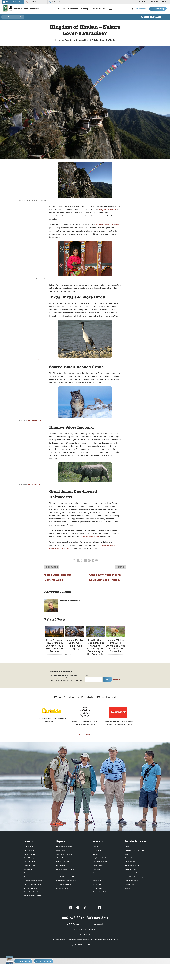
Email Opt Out (97, 880)
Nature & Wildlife (107, 39)
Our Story (96, 854)
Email (87, 675)
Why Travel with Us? (99, 858)
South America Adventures (64, 884)
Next (107, 679)
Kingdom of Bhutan (107, 209)
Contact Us (96, 873)
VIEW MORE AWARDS (85, 735)
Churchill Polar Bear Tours (64, 846)
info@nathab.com (85, 934)
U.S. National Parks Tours (64, 854)
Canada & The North (62, 862)
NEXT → (120, 567)
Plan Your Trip (129, 858)
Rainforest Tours (29, 877)
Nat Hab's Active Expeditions (33, 881)
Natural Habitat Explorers (132, 865)
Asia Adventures (61, 873)
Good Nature (151, 17)
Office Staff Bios (98, 865)
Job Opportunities (98, 869)
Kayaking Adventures (30, 888)
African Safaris (60, 850)
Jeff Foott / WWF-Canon (34, 485)
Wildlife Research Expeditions (33, 896)
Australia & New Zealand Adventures (67, 877)
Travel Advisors (129, 884)
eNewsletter (141, 8)
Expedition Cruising (30, 865)
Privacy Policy (116, 679)
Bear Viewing (28, 869)
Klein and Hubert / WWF (34, 420)
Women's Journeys (29, 854)
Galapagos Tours (61, 865)
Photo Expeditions (29, 850)
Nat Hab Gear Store (131, 869)
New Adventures (29, 846)
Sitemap (127, 888)
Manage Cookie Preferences (102, 892)
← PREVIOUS (52, 567)
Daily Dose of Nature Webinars (134, 850)
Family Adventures (29, 862)
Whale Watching (29, 873)
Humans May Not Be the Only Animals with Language (74, 644)
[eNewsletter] (43, 961)
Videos (127, 846)
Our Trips (96, 846)
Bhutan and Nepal (91, 536)
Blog (126, 854)
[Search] (132, 9)
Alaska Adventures (62, 858)
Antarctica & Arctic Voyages (65, 869)
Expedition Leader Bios (100, 862)
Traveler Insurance (130, 862)
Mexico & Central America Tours (66, 881)
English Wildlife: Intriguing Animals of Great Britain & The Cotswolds (115, 645)
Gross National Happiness (107, 224)
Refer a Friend (97, 877)
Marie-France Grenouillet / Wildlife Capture (38, 360)
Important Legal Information (133, 873)
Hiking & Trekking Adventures (33, 884)
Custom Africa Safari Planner (32, 892)
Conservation (97, 850)
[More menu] (110, 8)
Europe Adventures (62, 888)
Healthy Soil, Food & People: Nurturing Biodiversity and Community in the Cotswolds (95, 647)
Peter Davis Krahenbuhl (75, 39)
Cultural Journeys (29, 858)
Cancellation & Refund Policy (134, 877)
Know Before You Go (131, 881)
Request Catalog (157, 8)
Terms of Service (98, 884)
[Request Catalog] (23, 961)
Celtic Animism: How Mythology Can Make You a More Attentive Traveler (54, 645)
